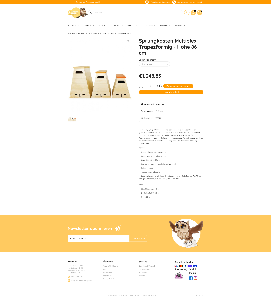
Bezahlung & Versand (147, 266)
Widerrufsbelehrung (110, 266)
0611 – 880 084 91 (77, 277)
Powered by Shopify (149, 295)
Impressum (107, 276)
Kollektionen (83, 33)
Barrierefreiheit (108, 279)
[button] (199, 12)
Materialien (143, 272)
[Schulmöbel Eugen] (78, 12)
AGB (104, 269)
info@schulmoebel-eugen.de (160, 2)
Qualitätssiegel (144, 269)
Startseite (71, 33)
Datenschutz (108, 272)
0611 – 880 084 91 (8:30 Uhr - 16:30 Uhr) (190, 2)
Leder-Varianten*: (147, 59)
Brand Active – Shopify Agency (129, 295)
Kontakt (142, 276)
